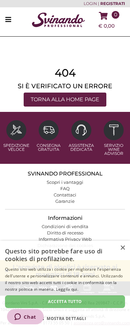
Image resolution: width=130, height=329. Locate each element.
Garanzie (65, 201)
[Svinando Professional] (58, 19)
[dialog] (65, 285)
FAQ (65, 188)
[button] (65, 318)
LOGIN (90, 4)
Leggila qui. (67, 289)
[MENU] (10, 20)
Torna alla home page (65, 99)
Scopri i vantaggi (65, 182)
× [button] (122, 247)
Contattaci (65, 194)
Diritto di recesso (65, 232)
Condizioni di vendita (65, 226)
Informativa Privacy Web (65, 239)
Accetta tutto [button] (65, 301)
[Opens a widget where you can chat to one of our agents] (25, 317)
